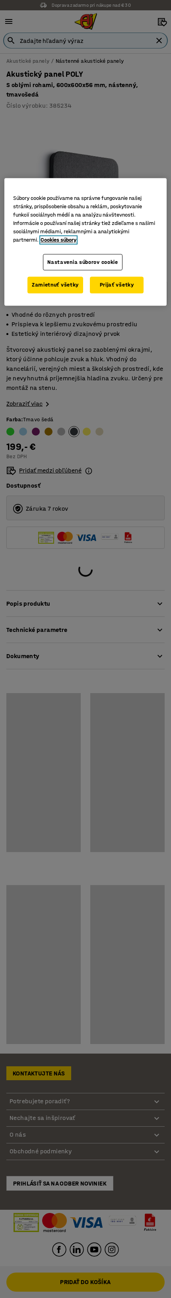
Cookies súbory (58, 239)
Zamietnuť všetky (55, 285)
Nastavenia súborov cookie (82, 262)
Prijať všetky (117, 285)
